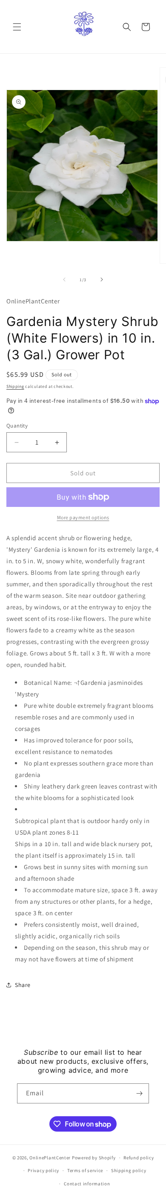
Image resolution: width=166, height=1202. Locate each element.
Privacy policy (43, 1170)
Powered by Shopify (94, 1158)
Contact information (87, 1184)
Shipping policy (128, 1170)
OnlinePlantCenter (50, 1158)
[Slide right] (101, 279)
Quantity (17, 425)
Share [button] (23, 985)
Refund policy (138, 1158)
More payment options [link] (83, 517)
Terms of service (85, 1170)
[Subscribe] (139, 1093)
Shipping (15, 386)
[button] (17, 26)
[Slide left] (64, 279)
